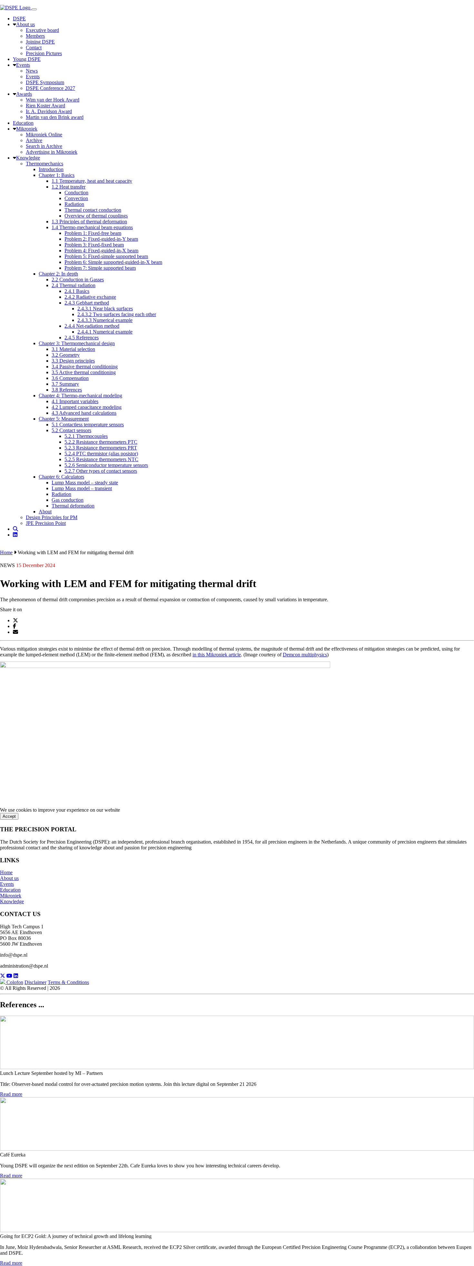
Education (10, 890)
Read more (11, 1094)
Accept (9, 816)
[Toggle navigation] (34, 9)
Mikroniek (10, 895)
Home (6, 552)
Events (7, 884)
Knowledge (12, 901)
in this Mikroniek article (217, 654)
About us (9, 878)
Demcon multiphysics (305, 654)
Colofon (14, 982)
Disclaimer (35, 982)
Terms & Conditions (68, 982)
